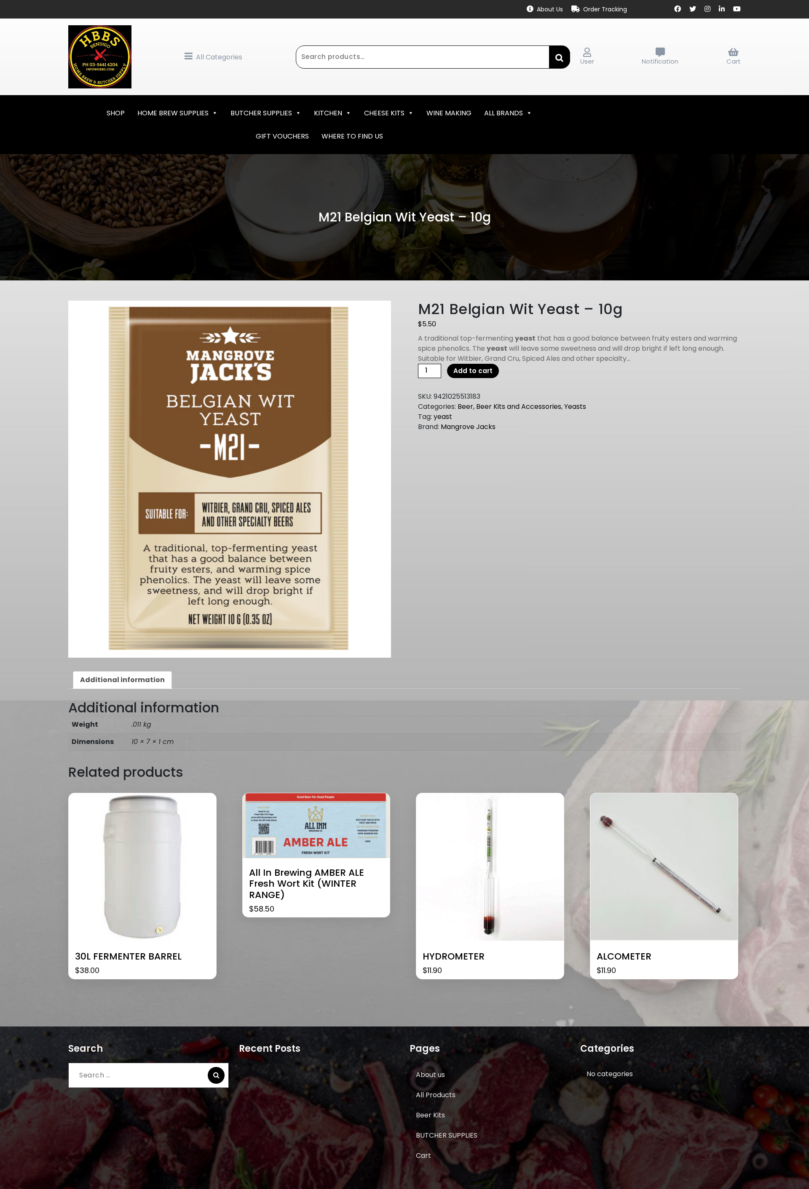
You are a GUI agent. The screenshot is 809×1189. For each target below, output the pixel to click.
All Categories (219, 57)
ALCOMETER (624, 956)
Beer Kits (430, 1115)
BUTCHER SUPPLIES (261, 113)
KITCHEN (328, 113)
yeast (443, 416)
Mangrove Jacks (468, 427)
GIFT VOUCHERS (282, 136)
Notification (660, 61)
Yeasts (575, 406)
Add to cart (473, 370)
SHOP (116, 113)
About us (430, 1075)
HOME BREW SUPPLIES (173, 113)
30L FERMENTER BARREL (128, 956)
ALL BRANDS (503, 113)
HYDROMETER (454, 956)
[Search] (216, 1075)
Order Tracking (605, 9)
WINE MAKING (448, 113)
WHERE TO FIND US (352, 136)
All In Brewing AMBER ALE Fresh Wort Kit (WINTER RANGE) (306, 884)
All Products (435, 1095)
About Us (550, 9)
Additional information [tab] (122, 680)
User (587, 61)
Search (559, 56)
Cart (733, 61)
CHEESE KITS (384, 113)
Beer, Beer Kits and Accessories (509, 406)
